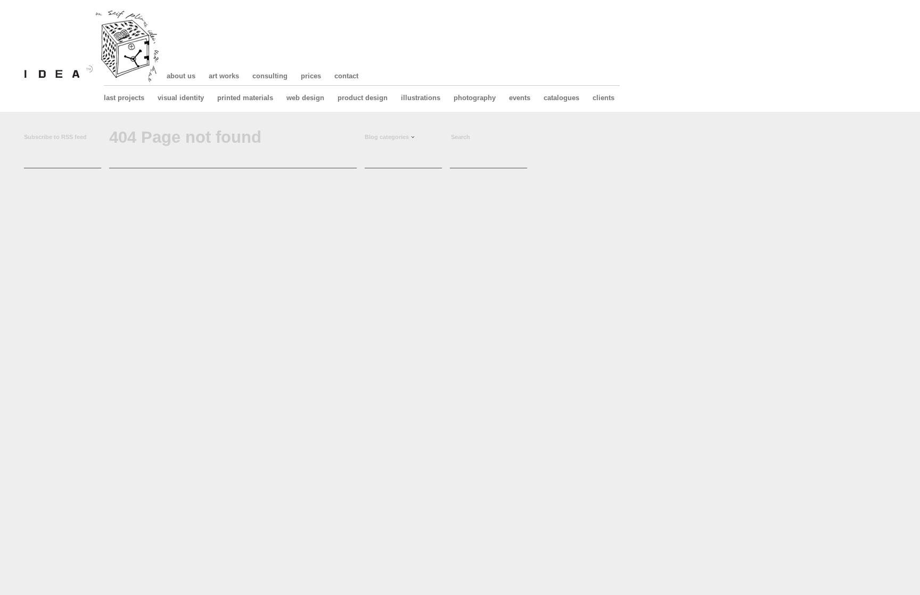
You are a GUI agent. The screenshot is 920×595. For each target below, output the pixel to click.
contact (346, 76)
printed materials (245, 98)
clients (603, 98)
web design (305, 98)
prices (311, 76)
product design (363, 98)
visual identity (181, 98)
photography (475, 98)
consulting (270, 76)
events (519, 98)
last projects (124, 98)
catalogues (561, 98)
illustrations (420, 98)
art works (224, 76)
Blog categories (387, 137)
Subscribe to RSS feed (55, 137)
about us (181, 76)
